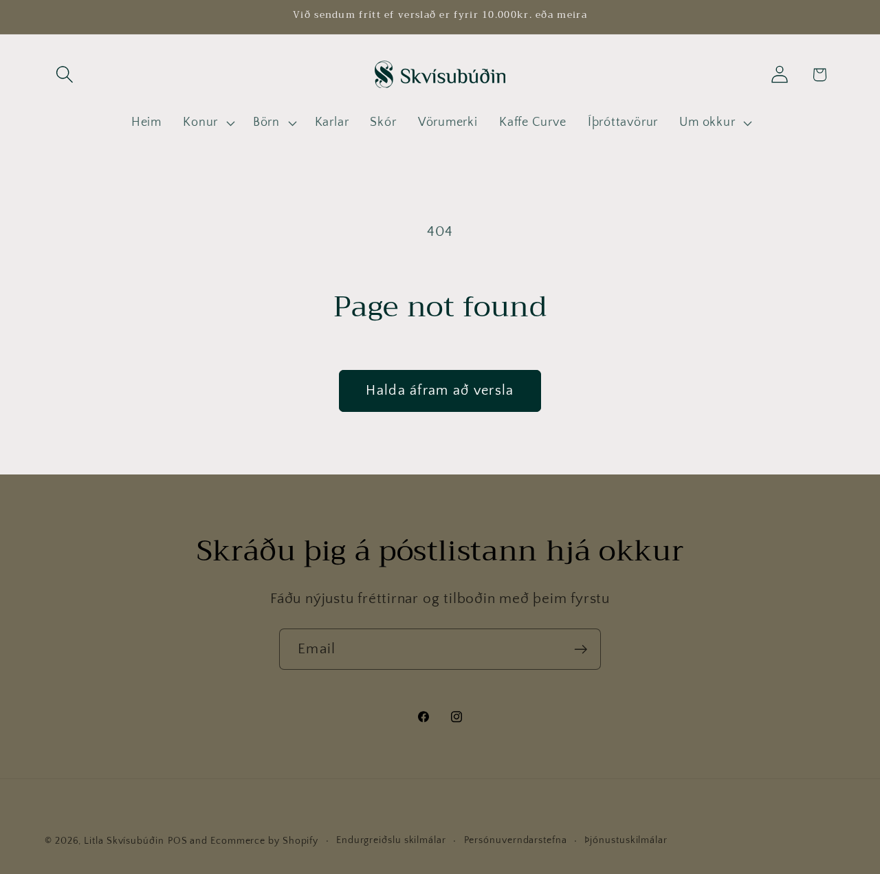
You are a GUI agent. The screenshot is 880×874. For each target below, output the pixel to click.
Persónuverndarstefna (515, 840)
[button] (64, 74)
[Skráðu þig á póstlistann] (580, 649)
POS (178, 840)
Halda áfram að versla (440, 390)
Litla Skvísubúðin (124, 840)
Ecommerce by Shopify (264, 840)
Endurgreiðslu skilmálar (391, 840)
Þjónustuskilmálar (625, 840)
